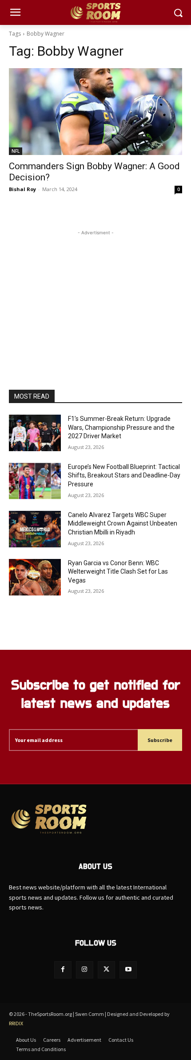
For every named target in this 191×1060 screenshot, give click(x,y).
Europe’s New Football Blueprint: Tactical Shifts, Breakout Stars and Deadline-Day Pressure (124, 475)
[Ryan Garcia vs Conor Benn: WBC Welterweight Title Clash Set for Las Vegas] (35, 577)
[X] (106, 969)
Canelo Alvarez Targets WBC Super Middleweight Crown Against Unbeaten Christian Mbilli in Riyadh (122, 523)
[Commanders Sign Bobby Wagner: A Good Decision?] (95, 111)
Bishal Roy (22, 189)
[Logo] (95, 12)
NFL (16, 151)
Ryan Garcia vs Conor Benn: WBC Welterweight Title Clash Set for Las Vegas (118, 571)
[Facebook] (63, 969)
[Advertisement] (95, 293)
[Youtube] (128, 969)
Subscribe (159, 740)
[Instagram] (84, 969)
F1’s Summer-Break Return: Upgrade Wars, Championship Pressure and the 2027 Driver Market (121, 427)
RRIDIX (16, 1023)
